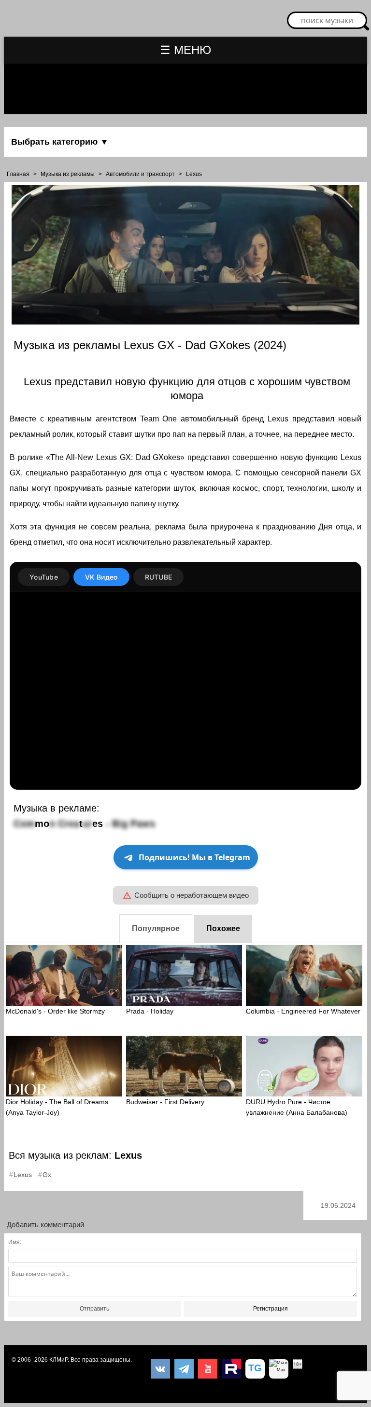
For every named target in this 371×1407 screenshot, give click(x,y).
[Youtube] (207, 1369)
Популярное (156, 928)
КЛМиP (58, 1359)
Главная (18, 174)
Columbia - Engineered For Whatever (303, 1011)
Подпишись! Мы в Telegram (194, 857)
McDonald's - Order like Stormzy (55, 1011)
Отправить (94, 1308)
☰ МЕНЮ (185, 49)
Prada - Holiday (149, 1011)
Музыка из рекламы (68, 174)
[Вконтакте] (160, 1369)
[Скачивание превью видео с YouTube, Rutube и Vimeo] (255, 1369)
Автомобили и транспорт (140, 174)
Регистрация (270, 1308)
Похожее (223, 928)
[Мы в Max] (278, 1369)
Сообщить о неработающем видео (191, 895)
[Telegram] (184, 1369)
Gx (47, 1174)
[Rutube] (231, 1369)
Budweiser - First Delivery (165, 1102)
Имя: (14, 1242)
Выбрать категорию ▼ (60, 142)
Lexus (194, 174)
